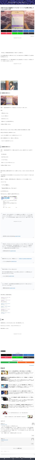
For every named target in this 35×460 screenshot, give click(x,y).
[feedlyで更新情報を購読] (9, 362)
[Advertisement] (17, 46)
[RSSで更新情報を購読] (26, 362)
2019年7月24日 (13, 250)
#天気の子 (20, 258)
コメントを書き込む (17, 448)
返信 (33, 435)
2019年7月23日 (17, 236)
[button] (28, 33)
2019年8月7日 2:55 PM (4, 424)
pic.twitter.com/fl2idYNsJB (27, 258)
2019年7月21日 (14, 261)
